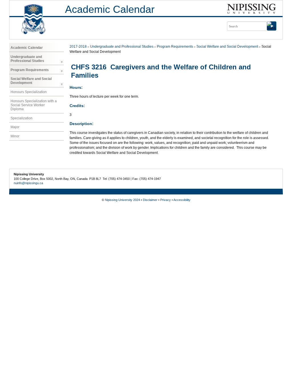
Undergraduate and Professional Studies (27, 59)
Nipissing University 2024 (122, 200)
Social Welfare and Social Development (31, 81)
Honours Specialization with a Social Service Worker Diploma (34, 105)
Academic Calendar (110, 9)
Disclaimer (150, 200)
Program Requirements (30, 70)
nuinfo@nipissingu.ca (28, 183)
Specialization (22, 118)
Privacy (165, 200)
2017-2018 (78, 47)
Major (15, 127)
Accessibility (181, 200)
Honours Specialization (29, 92)
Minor (15, 136)
